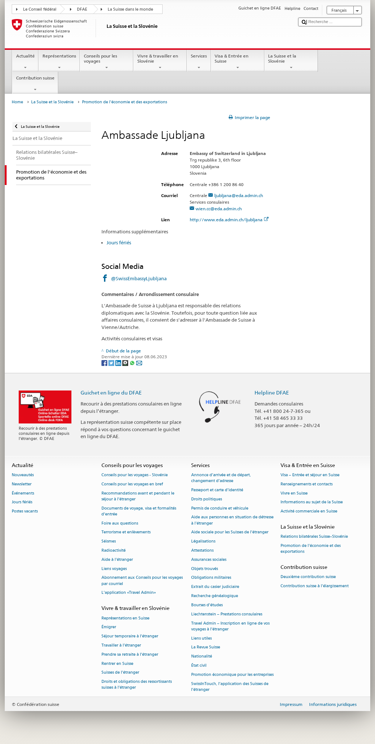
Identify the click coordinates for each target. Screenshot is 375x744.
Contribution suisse (35, 78)
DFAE (82, 9)
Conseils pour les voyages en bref (132, 484)
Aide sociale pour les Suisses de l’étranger (229, 532)
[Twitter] (111, 362)
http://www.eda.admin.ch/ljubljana (226, 219)
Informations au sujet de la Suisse (312, 502)
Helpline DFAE (272, 392)
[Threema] (125, 362)
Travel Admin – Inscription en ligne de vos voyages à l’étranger (230, 626)
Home (17, 102)
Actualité (25, 56)
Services (199, 56)
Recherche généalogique (214, 596)
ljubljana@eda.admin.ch (238, 195)
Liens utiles (201, 638)
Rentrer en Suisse (117, 663)
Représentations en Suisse (125, 618)
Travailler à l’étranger (121, 645)
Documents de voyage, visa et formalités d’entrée (138, 511)
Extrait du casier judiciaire (215, 587)
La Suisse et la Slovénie (282, 58)
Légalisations (203, 541)
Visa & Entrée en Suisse (231, 58)
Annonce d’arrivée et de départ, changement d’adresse (221, 478)
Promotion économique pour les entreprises (232, 674)
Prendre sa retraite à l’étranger (129, 654)
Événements (23, 493)
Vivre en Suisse (294, 493)
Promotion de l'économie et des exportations (311, 548)
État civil (199, 665)
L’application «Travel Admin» (128, 593)
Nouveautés (23, 475)
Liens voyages (114, 568)
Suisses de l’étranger (120, 672)
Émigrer (108, 627)
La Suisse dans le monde (130, 9)
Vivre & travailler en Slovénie (157, 58)
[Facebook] (104, 362)
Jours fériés (119, 242)
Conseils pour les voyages (100, 58)
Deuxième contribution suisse (308, 577)
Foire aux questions (119, 523)
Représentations (59, 56)
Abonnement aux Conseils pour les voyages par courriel (142, 580)
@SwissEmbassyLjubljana (139, 278)
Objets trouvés (204, 568)
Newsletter (21, 484)
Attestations (202, 550)
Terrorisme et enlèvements (126, 532)
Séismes (108, 541)
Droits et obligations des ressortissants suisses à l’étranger (136, 685)
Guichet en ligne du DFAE (111, 392)
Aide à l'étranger (117, 559)
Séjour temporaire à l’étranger (129, 636)
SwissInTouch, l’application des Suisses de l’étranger (229, 686)
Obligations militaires (211, 577)
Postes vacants (25, 511)
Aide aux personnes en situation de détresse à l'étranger (232, 520)
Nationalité (201, 656)
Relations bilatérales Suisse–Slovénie (314, 536)
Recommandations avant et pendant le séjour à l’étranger (137, 496)
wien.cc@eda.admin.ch (219, 208)
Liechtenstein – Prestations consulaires (226, 614)
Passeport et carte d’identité (217, 490)
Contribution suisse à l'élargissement (315, 586)
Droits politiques (206, 499)
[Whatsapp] (132, 362)
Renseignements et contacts (307, 484)
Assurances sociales (208, 559)
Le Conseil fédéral (39, 9)
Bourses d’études (207, 605)
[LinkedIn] (118, 362)
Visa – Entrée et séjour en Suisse (310, 475)
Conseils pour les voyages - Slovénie (134, 475)
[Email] (139, 362)
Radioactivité (113, 550)
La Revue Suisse (205, 647)
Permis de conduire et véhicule (219, 508)
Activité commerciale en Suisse (309, 511)
